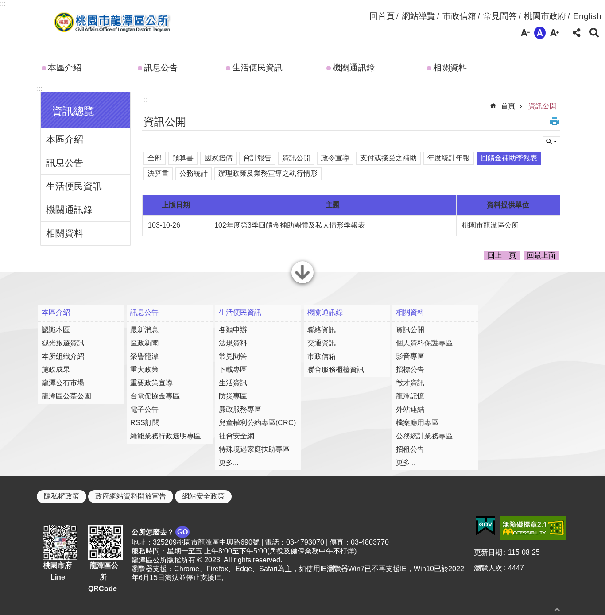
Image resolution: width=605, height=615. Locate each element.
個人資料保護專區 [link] (424, 343)
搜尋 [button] (594, 33)
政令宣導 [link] (335, 158)
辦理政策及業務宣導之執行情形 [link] (268, 173)
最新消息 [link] (144, 329)
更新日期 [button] (488, 552)
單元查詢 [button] (551, 141)
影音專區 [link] (410, 356)
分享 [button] (577, 33)
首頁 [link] (508, 106)
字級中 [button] (540, 33)
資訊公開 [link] (542, 106)
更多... (228, 462)
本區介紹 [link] (64, 67)
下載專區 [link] (233, 369)
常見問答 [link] (500, 16)
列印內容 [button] (554, 121)
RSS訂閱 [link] (144, 422)
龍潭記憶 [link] (410, 396)
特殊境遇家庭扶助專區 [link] (254, 449)
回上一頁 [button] (502, 255)
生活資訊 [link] (233, 383)
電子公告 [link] (144, 409)
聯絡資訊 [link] (321, 329)
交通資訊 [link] (321, 343)
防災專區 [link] (233, 396)
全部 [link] (154, 158)
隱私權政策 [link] (61, 496)
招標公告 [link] (410, 369)
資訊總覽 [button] (73, 111)
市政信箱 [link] (459, 16)
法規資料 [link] (233, 343)
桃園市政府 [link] (545, 16)
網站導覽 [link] (418, 16)
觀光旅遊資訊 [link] (63, 343)
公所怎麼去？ (160, 532)
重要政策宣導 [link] (151, 383)
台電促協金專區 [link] (155, 396)
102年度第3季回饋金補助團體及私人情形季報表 (289, 225)
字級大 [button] (554, 32)
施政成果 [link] (56, 369)
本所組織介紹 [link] (63, 356)
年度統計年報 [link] (448, 158)
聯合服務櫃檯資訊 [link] (335, 369)
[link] (485, 526)
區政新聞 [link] (144, 343)
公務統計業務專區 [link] (424, 436)
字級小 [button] (525, 32)
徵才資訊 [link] (410, 383)
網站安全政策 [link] (203, 496)
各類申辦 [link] (233, 329)
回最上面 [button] (541, 255)
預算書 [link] (183, 158)
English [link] (587, 16)
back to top (557, 609)
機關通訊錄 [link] (354, 67)
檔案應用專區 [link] (417, 422)
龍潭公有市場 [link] (63, 383)
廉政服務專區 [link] (240, 409)
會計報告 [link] (257, 158)
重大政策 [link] (144, 369)
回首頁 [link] (382, 16)
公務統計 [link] (193, 173)
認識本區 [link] (56, 329)
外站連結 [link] (410, 409)
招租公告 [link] (410, 449)
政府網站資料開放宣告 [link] (130, 496)
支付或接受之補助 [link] (388, 158)
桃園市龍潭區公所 (110, 23)
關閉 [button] (302, 282)
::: (2, 4)
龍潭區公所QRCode (103, 576)
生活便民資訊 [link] (257, 67)
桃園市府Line (57, 571)
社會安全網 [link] (236, 436)
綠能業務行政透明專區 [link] (165, 436)
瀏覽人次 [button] (488, 568)
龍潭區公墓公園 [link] (66, 396)
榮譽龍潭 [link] (144, 356)
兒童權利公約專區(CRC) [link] (257, 422)
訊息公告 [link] (161, 67)
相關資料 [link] (450, 67)
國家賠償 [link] (218, 158)
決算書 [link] (158, 173)
